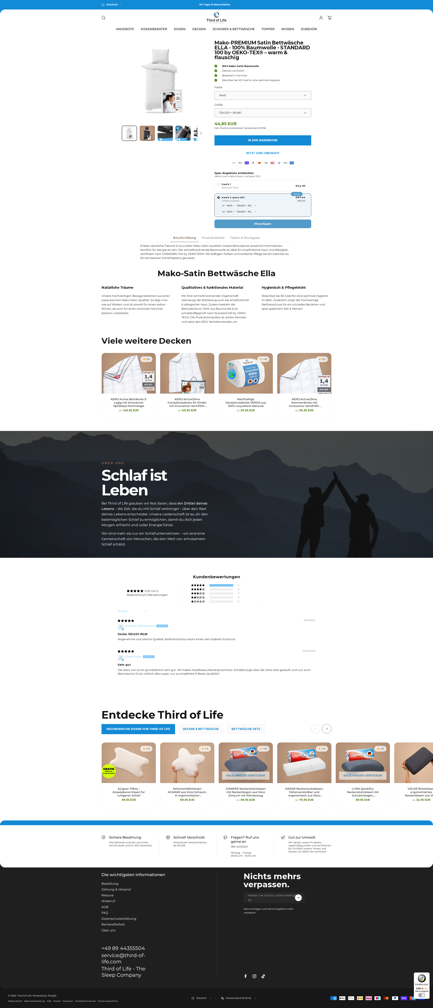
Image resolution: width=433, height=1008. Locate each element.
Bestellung (109, 884)
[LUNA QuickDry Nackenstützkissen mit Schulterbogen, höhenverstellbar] (363, 762)
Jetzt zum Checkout (263, 153)
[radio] (262, 185)
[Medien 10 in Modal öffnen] (163, 81)
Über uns (108, 930)
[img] (126, 620)
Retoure (107, 895)
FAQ (104, 913)
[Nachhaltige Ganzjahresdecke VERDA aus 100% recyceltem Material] (246, 373)
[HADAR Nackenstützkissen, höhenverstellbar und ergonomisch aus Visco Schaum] (304, 762)
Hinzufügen (262, 223)
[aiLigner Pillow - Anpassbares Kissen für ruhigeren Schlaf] (129, 762)
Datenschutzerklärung (118, 919)
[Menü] (428, 974)
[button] (198, 585)
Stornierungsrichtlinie (108, 1001)
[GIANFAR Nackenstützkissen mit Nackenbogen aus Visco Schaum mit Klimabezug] (246, 762)
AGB (104, 907)
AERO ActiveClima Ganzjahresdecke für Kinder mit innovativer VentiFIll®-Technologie (187, 403)
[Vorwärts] (195, 81)
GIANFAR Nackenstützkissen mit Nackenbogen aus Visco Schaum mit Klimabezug (246, 792)
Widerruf (108, 901)
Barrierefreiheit (113, 924)
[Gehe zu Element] (129, 133)
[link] (126, 972)
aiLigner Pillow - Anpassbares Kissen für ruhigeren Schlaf (128, 792)
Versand (57, 1001)
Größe (218, 104)
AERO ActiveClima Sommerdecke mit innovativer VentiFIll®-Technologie (304, 403)
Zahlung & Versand (116, 889)
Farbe (218, 87)
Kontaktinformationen (85, 1001)
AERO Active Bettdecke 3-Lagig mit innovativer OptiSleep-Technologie (129, 403)
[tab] (138, 729)
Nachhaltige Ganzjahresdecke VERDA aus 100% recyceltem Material (245, 403)
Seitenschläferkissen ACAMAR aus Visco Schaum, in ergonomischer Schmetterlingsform (187, 792)
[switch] (421, 995)
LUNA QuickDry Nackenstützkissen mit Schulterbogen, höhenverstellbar (363, 792)
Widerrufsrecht (15, 1001)
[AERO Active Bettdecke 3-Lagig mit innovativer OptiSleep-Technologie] (129, 373)
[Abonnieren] (298, 897)
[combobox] (111, 4)
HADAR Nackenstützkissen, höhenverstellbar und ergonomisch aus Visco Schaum (304, 792)
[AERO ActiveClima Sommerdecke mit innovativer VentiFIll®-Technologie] (304, 373)
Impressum (68, 1001)
